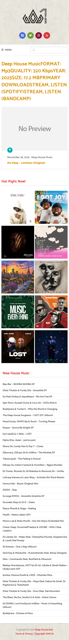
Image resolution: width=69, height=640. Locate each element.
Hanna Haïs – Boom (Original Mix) (20, 484)
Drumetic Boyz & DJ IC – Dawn (19, 502)
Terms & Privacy (24, 634)
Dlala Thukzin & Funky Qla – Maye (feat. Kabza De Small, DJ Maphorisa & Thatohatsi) (34, 583)
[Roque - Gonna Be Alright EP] (51, 243)
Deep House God (44, 630)
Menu (8, 50)
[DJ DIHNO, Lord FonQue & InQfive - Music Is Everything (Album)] (17, 312)
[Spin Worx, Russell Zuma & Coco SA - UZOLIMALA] (17, 243)
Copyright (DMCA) (44, 634)
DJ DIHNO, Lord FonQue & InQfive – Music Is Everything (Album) (32, 605)
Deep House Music (42, 157)
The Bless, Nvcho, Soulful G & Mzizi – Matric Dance (29, 597)
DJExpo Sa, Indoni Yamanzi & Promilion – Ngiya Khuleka (32, 465)
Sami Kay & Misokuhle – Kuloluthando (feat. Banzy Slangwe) (35, 553)
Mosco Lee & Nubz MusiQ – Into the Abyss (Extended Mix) (33, 521)
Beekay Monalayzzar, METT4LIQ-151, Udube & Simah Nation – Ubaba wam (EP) (35, 567)
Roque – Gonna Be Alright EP (18, 428)
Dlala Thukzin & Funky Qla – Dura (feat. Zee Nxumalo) (31, 591)
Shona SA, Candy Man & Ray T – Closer (23, 446)
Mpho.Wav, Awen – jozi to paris (19, 440)
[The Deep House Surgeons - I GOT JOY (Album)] (51, 208)
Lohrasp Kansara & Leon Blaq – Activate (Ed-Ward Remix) (33, 478)
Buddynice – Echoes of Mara (18, 613)
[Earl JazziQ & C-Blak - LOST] (17, 347)
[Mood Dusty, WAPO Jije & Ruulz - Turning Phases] (51, 312)
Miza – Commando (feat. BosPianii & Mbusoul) (27, 559)
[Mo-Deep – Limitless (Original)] (34, 128)
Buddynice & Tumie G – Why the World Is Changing (30, 409)
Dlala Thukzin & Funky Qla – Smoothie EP (25, 390)
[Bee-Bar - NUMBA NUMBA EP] (17, 208)
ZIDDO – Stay (10, 490)
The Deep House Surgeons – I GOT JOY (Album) (28, 415)
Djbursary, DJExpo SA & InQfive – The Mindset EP (29, 453)
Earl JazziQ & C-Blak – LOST (17, 434)
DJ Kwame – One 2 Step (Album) (19, 547)
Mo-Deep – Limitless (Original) (26, 163)
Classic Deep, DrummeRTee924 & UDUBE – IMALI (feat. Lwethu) (32, 529)
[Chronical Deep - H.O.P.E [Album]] (51, 347)
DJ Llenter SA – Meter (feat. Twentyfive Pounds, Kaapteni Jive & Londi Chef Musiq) (35, 539)
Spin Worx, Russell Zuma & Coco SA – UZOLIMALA (30, 403)
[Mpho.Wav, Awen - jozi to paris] (17, 278)
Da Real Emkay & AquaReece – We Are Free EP (27, 397)
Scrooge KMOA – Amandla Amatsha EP (23, 496)
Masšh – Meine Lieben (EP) (16, 515)
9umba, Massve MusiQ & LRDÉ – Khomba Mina (27, 575)
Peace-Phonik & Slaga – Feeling (19, 509)
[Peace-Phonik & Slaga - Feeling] (51, 278)
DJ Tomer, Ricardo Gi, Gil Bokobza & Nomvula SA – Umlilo (33, 471)
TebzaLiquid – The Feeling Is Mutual (22, 459)
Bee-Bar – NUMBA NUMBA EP (19, 384)
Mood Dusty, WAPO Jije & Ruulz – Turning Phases (29, 422)
